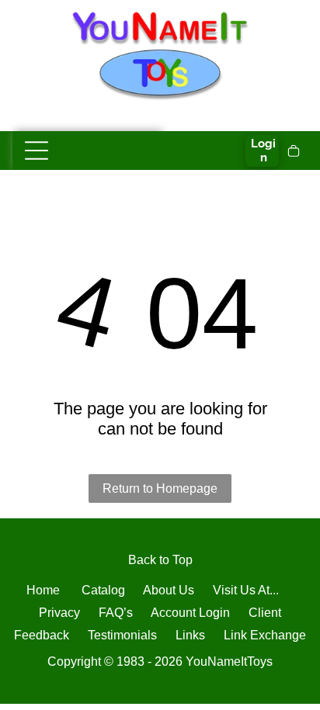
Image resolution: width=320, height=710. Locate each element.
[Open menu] (36, 150)
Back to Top (160, 559)
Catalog (103, 590)
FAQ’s (116, 612)
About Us (168, 590)
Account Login (190, 612)
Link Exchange (265, 635)
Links (190, 635)
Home (43, 590)
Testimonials (122, 635)
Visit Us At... (246, 590)
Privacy (59, 612)
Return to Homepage (160, 488)
